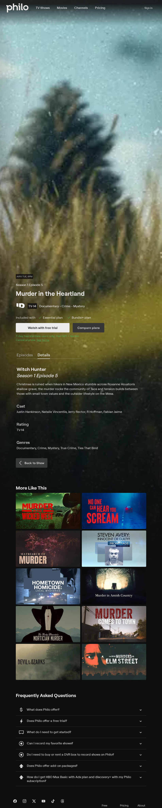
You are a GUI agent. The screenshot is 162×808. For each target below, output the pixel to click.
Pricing (100, 8)
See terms (43, 340)
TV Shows (43, 8)
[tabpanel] (81, 408)
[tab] (44, 355)
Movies (62, 8)
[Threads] (62, 801)
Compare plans (88, 328)
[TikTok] (53, 801)
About (141, 805)
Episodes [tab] (25, 354)
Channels (81, 8)
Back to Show (34, 463)
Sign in (148, 7)
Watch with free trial (42, 328)
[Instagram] (24, 801)
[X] (34, 801)
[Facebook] (15, 801)
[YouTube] (43, 801)
